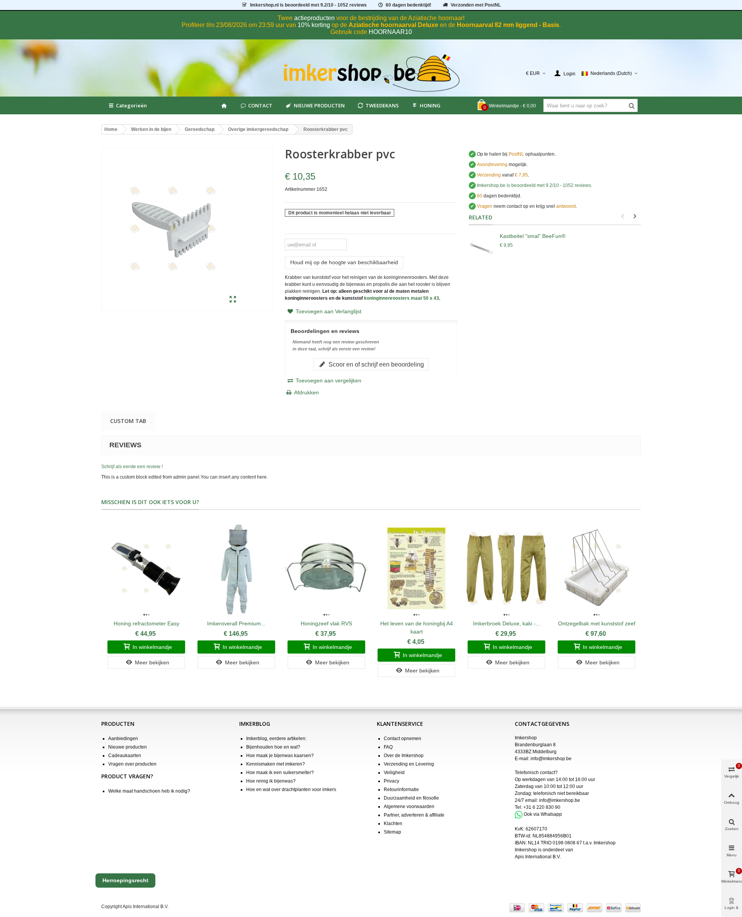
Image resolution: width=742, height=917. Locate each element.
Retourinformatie (401, 789)
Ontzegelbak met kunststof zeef (596, 623)
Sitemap (392, 832)
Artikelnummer (300, 189)
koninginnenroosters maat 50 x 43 (401, 298)
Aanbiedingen (123, 738)
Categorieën (131, 105)
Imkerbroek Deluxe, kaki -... (506, 623)
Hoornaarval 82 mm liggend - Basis (508, 25)
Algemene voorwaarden (409, 806)
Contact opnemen (402, 738)
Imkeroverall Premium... (236, 623)
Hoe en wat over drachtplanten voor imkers (291, 789)
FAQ (388, 747)
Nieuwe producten (127, 747)
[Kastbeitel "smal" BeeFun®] (482, 247)
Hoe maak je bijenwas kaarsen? (280, 755)
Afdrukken (306, 392)
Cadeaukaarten (124, 755)
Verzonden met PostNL (476, 5)
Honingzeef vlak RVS (326, 623)
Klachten (393, 823)
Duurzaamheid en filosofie (411, 798)
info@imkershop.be (551, 758)
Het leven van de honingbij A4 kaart (416, 627)
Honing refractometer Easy (146, 623)
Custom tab (128, 421)
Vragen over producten (132, 764)
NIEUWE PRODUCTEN (319, 105)
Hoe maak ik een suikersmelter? (280, 772)
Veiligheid (394, 772)
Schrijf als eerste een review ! (132, 466)
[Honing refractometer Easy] (146, 568)
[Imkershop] (371, 73)
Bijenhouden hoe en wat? (273, 747)
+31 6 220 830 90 (541, 807)
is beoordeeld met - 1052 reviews (308, 5)
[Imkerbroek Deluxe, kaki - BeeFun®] (506, 568)
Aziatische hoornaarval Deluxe (393, 25)
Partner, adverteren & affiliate (414, 815)
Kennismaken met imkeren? (275, 764)
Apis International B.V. (538, 856)
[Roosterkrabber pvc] (233, 300)
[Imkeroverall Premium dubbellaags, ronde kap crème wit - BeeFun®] (236, 568)
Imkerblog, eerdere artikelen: (276, 738)
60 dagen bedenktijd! (408, 5)
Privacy (391, 781)
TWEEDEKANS (382, 105)
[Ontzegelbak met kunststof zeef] (596, 568)
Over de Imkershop (404, 755)
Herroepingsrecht (125, 880)
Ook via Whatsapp (543, 814)
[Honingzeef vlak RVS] (326, 568)
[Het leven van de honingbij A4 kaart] (416, 568)
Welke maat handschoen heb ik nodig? (149, 791)
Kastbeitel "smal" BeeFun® (532, 236)
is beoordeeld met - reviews (534, 185)
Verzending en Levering (409, 764)
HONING (430, 105)
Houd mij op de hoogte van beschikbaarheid (344, 262)
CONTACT (260, 105)
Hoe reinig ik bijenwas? (271, 781)
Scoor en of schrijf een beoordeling (375, 364)
